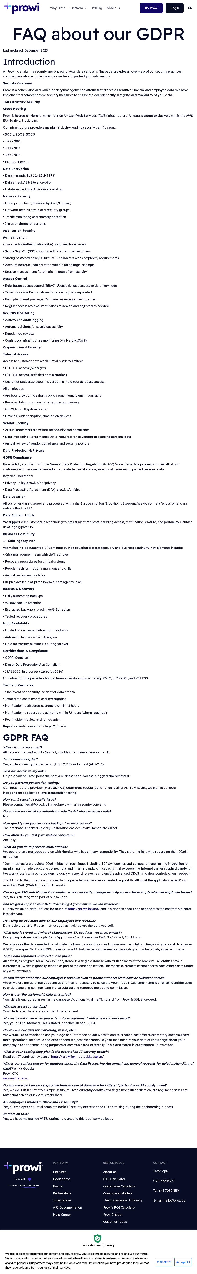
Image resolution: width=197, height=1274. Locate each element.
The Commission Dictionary (123, 1200)
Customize (164, 1262)
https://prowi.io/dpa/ (84, 909)
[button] (79, 8)
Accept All (183, 1262)
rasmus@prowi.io (15, 1078)
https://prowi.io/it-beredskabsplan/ (77, 1057)
